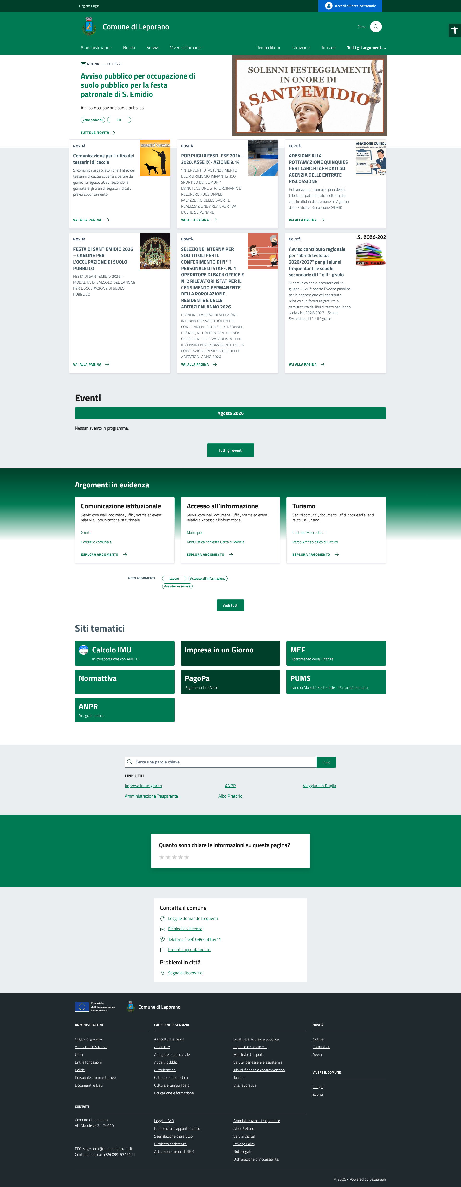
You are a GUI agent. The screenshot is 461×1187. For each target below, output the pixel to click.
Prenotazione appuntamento (177, 1128)
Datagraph (377, 1179)
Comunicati (321, 1047)
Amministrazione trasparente (256, 1121)
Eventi (318, 1094)
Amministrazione (96, 47)
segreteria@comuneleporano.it (107, 1148)
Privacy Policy (244, 1144)
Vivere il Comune (185, 47)
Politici (80, 1070)
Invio (326, 762)
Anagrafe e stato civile (172, 1054)
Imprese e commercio (250, 1047)
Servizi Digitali (244, 1136)
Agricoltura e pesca (169, 1039)
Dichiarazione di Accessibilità (256, 1159)
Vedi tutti (230, 605)
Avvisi (317, 1054)
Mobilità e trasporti (248, 1054)
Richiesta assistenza (170, 1144)
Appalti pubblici (166, 1062)
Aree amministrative (91, 1047)
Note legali (242, 1151)
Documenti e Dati (89, 1085)
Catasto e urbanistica (171, 1077)
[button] (455, 30)
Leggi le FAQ (164, 1121)
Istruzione (301, 47)
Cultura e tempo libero (171, 1085)
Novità (129, 47)
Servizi (153, 47)
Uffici (79, 1054)
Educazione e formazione (174, 1093)
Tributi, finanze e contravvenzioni (259, 1070)
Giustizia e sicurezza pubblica (256, 1039)
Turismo (328, 47)
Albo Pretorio (243, 1128)
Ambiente (162, 1047)
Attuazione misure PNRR (174, 1151)
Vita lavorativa (244, 1085)
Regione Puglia (89, 5)
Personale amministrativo (95, 1077)
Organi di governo (89, 1039)
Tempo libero (268, 47)
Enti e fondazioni (88, 1062)
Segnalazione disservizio (173, 1136)
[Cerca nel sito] (376, 26)
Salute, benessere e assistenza (257, 1062)
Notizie (318, 1039)
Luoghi (318, 1086)
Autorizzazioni (165, 1070)
